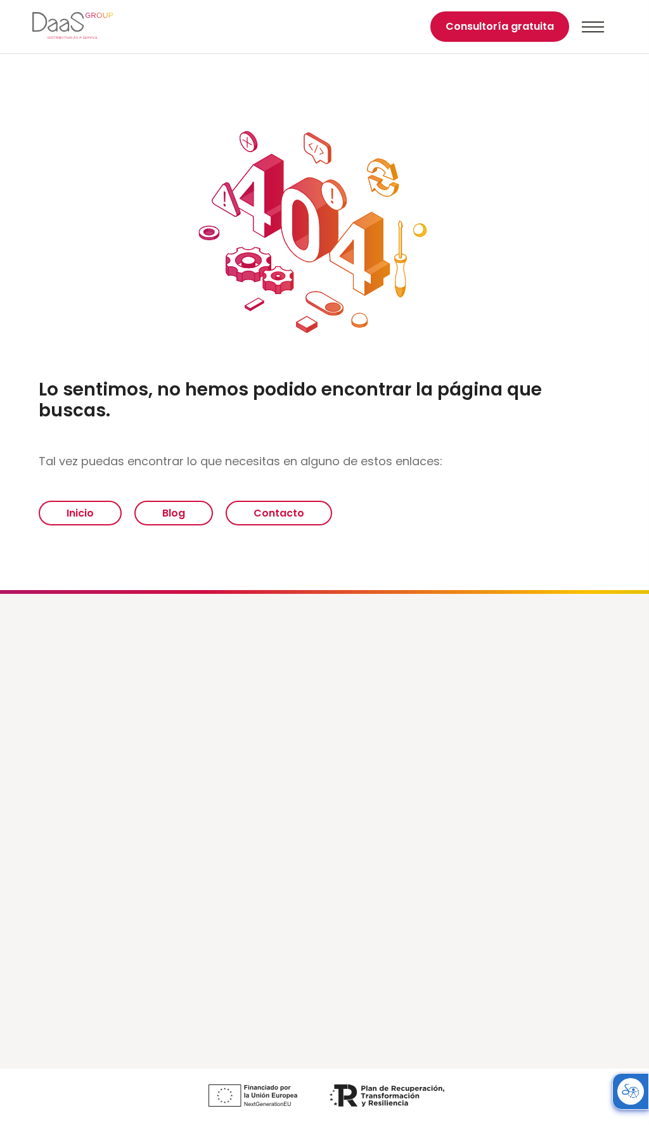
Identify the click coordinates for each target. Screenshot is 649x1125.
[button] (592, 27)
